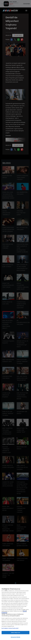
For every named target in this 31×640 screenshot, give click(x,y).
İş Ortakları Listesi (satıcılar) (10, 628)
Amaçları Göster (15, 637)
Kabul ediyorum (15, 632)
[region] (15, 612)
